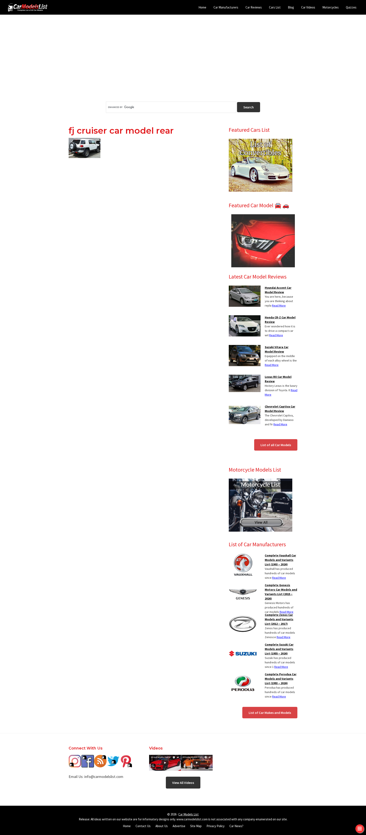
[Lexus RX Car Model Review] (245, 377)
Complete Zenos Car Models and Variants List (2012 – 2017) (279, 619)
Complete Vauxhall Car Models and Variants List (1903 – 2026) (280, 559)
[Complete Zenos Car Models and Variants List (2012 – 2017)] (243, 615)
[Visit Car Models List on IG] (75, 757)
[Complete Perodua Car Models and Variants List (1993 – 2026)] (243, 674)
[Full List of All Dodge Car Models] (165, 757)
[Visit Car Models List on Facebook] (87, 757)
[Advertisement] (183, 65)
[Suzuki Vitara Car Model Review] (245, 347)
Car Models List (188, 814)
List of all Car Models (276, 445)
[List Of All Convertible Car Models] (260, 141)
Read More (279, 305)
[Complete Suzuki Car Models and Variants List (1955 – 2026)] (243, 645)
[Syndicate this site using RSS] (100, 757)
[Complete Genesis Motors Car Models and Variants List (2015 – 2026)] (243, 585)
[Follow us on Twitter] (113, 757)
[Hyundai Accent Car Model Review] (245, 288)
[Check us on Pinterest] (125, 757)
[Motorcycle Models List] (260, 481)
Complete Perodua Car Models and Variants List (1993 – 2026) (281, 678)
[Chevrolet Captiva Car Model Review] (245, 407)
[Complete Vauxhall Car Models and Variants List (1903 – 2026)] (243, 556)
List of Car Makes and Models (270, 712)
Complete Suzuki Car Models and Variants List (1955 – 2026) (279, 649)
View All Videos (183, 782)
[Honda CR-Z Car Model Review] (245, 318)
